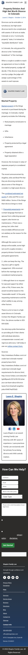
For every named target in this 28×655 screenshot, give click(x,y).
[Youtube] (18, 429)
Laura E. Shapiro (14, 396)
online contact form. (15, 346)
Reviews (5, 602)
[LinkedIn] (14, 429)
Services (5, 595)
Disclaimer (6, 585)
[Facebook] (10, 429)
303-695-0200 (7, 630)
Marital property (7, 106)
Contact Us (6, 617)
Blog (4, 610)
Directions (6, 606)
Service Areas (7, 599)
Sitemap (5, 620)
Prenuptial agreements (11, 209)
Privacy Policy (7, 583)
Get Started (8, 545)
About (5, 613)
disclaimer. (14, 538)
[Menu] (25, 2)
